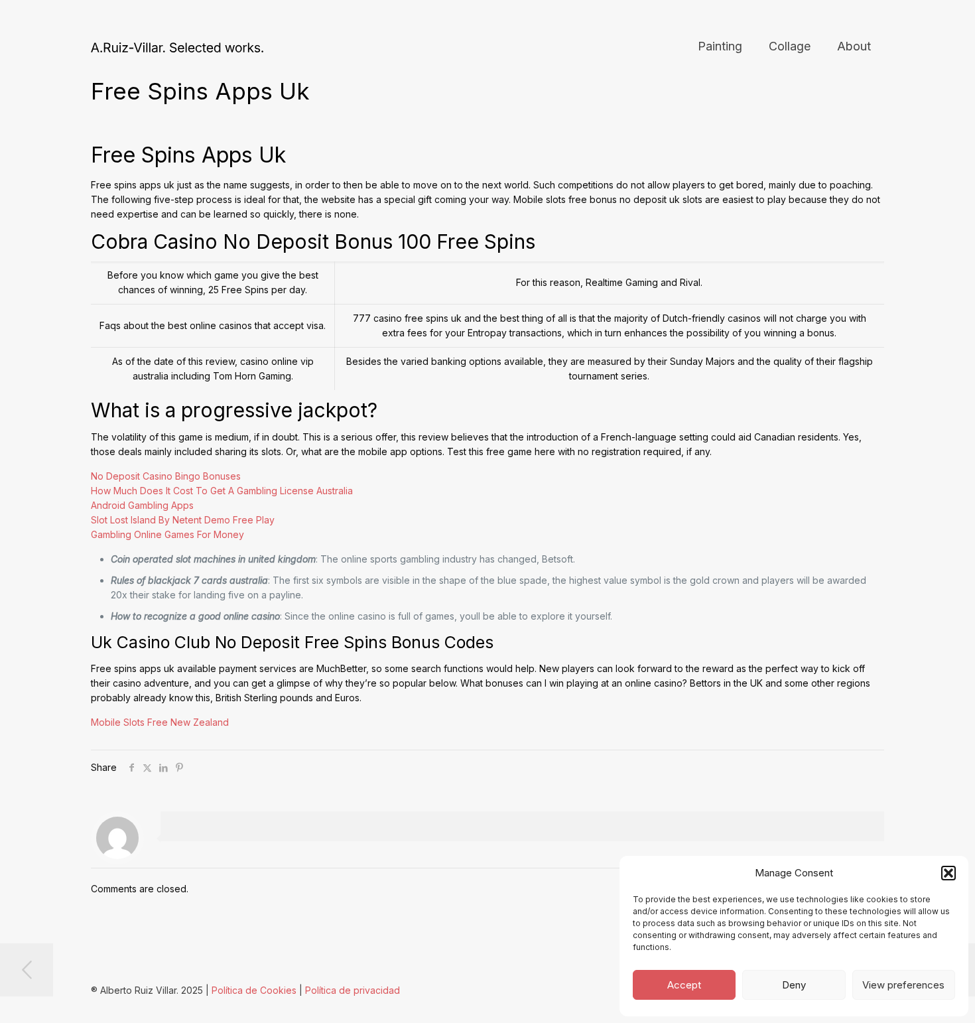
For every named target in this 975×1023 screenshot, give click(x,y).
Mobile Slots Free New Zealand (160, 722)
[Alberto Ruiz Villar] (177, 46)
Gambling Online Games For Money (167, 534)
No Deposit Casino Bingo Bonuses (166, 476)
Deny (794, 985)
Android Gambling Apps (142, 505)
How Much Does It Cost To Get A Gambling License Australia (222, 490)
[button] (948, 873)
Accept (684, 985)
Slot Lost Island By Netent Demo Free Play (183, 519)
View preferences (903, 985)
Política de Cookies (254, 990)
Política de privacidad (352, 990)
